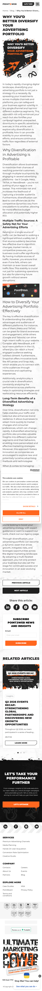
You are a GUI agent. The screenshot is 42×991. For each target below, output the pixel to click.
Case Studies (8, 886)
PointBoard (7, 890)
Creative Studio (9, 856)
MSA (23, 886)
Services (8, 837)
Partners (6, 875)
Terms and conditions (7, 895)
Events (24, 871)
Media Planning (9, 845)
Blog (12, 11)
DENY (21, 519)
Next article (21, 591)
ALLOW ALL (21, 513)
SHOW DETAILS (29, 506)
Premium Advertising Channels (16, 841)
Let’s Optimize (21, 804)
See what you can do (25, 986)
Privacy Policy (27, 890)
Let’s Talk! (28, 4)
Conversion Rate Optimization (16, 852)
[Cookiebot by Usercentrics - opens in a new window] (30, 470)
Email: (8, 631)
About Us (7, 871)
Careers (24, 868)
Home (5, 11)
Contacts (6, 868)
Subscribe (21, 643)
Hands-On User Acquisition (14, 849)
